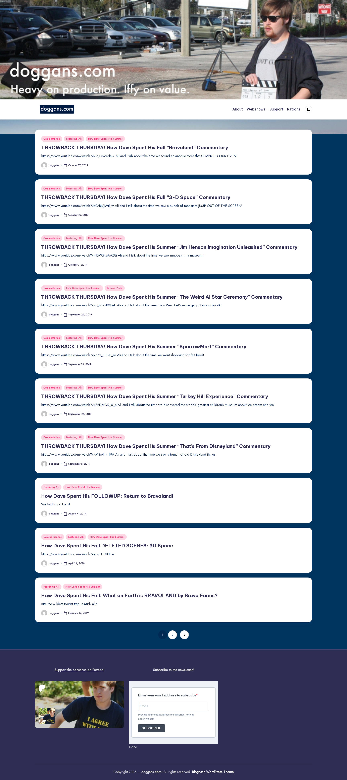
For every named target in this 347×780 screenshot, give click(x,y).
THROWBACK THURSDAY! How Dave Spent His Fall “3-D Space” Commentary (135, 197)
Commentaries (52, 139)
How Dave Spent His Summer (105, 139)
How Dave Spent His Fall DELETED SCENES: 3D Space (107, 546)
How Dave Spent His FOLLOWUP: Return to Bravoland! (107, 496)
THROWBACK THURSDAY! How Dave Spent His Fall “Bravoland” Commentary (134, 147)
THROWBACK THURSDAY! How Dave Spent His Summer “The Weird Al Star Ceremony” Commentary (162, 297)
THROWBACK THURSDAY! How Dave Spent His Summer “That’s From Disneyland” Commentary (155, 446)
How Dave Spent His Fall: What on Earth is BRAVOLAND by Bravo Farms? (129, 595)
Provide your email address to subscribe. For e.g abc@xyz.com (166, 716)
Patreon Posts (114, 288)
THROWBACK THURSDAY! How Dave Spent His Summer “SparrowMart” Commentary (143, 346)
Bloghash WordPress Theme (213, 771)
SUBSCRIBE (151, 728)
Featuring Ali (74, 139)
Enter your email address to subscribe (167, 695)
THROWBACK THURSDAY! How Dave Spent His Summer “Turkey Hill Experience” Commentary (154, 396)
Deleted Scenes (53, 537)
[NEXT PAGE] (184, 634)
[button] (184, 634)
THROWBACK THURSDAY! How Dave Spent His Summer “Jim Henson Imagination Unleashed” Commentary (169, 247)
